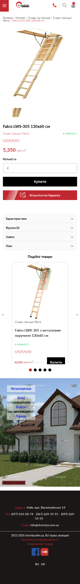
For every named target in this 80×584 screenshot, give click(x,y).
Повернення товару (40, 544)
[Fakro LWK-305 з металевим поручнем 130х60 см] (40, 291)
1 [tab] (30, 370)
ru (37, 564)
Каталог (21, 17)
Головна (8, 17)
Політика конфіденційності (40, 539)
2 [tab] (35, 370)
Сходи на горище (39, 17)
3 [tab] (40, 370)
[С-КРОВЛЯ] (21, 6)
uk (43, 564)
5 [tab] (49, 370)
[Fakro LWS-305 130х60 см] (40, 64)
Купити (40, 182)
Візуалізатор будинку (45, 195)
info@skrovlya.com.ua (44, 525)
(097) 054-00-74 (22, 514)
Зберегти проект (13, 482)
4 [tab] (44, 370)
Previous (3, 314)
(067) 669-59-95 (47, 514)
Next (77, 314)
